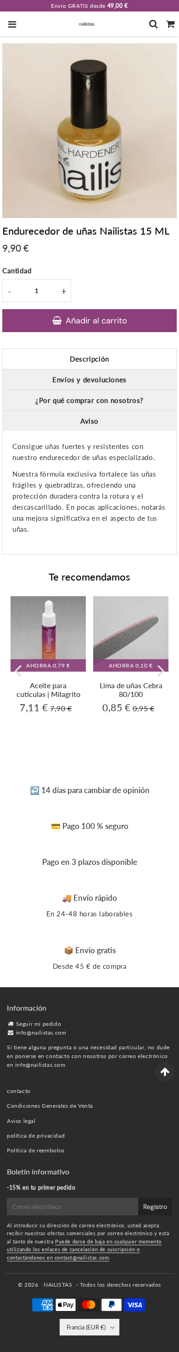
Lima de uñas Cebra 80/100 (131, 689)
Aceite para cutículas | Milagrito (48, 689)
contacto (19, 1090)
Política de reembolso (36, 1150)
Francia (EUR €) (86, 1327)
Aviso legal (21, 1120)
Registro (155, 1206)
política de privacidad (36, 1135)
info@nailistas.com (41, 1032)
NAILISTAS (58, 1284)
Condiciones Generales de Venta (50, 1105)
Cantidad (17, 270)
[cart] (170, 24)
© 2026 (29, 1284)
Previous (18, 670)
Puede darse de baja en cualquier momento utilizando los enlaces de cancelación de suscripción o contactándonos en (84, 1249)
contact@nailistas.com (82, 1257)
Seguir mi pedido (39, 1023)
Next (161, 670)
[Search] (153, 24)
